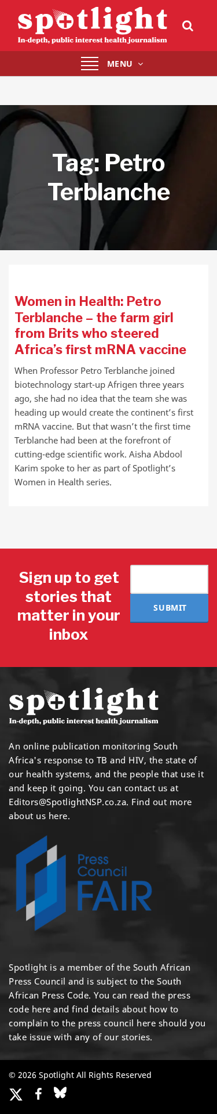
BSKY (60, 1092)
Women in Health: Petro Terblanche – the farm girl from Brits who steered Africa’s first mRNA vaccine (100, 325)
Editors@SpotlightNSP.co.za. (69, 801)
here (41, 1009)
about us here (38, 815)
